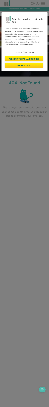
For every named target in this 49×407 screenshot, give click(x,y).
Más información (26, 44)
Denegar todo (23, 65)
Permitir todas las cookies (24, 59)
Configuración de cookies (24, 52)
